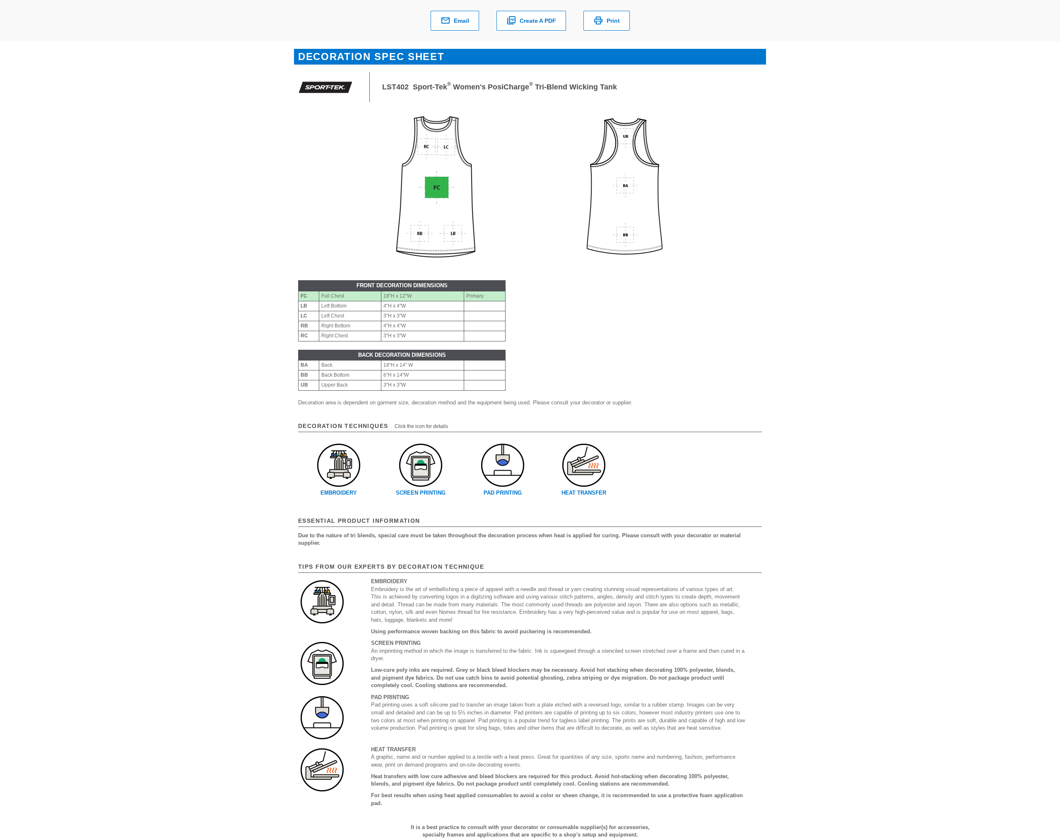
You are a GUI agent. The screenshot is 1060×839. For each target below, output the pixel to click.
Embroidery (338, 493)
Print (613, 20)
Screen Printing (421, 493)
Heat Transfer (583, 493)
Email (461, 20)
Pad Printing (503, 493)
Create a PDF (538, 20)
